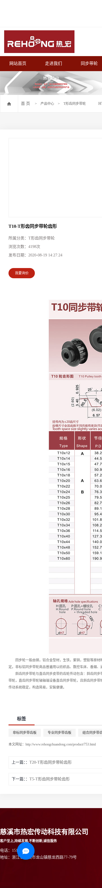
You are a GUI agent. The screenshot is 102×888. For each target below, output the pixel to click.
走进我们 (53, 63)
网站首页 (17, 63)
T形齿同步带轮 (74, 104)
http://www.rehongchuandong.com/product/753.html (61, 744)
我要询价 (22, 273)
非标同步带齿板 (25, 733)
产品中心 (47, 104)
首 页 (25, 103)
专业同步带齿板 (59, 733)
